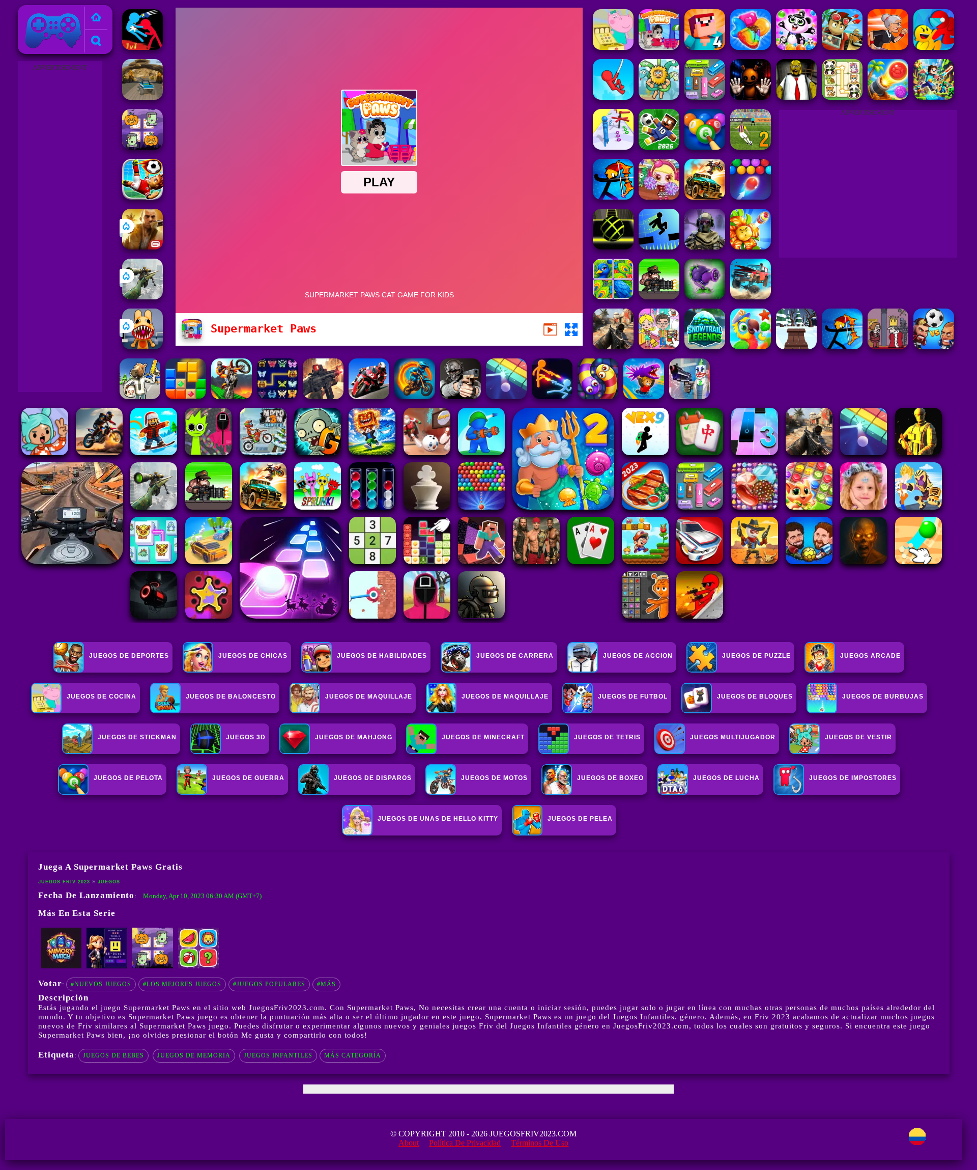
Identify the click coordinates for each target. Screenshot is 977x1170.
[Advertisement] (59, 227)
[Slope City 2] (613, 246)
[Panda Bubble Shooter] (796, 47)
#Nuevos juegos (101, 984)
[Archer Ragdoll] (613, 196)
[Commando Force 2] (613, 346)
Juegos (109, 881)
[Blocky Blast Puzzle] (185, 396)
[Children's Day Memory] (198, 966)
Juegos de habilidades (382, 655)
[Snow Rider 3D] (796, 346)
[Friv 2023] (96, 18)
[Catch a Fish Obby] (643, 396)
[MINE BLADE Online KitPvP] (933, 97)
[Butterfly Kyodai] (277, 396)
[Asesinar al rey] (888, 346)
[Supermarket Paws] (659, 47)
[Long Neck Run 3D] (613, 147)
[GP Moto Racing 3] (369, 396)
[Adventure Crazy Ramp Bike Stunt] (414, 396)
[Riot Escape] (933, 47)
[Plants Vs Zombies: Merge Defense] (750, 246)
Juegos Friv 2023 (50, 11)
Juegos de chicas (253, 655)
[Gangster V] (142, 246)
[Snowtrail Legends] (704, 346)
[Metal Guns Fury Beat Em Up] (659, 296)
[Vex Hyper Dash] (659, 246)
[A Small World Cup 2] (659, 147)
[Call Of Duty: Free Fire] (704, 246)
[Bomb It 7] (659, 196)
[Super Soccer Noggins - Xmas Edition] (142, 196)
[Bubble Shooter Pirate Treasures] (888, 97)
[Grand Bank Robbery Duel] (689, 396)
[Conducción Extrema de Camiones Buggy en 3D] (142, 97)
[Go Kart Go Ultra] (842, 47)
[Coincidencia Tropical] (750, 346)
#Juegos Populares (269, 984)
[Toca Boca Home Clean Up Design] (659, 346)
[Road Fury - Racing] (750, 296)
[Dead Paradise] (704, 196)
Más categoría (352, 1055)
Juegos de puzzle (756, 655)
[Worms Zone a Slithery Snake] (598, 396)
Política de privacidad (465, 1142)
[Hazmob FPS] (460, 396)
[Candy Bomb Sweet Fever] (750, 47)
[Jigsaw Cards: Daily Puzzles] (613, 296)
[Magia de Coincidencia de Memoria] (61, 966)
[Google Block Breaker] (506, 396)
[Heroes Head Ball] (933, 346)
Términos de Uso (539, 1142)
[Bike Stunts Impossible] (231, 396)
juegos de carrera (515, 655)
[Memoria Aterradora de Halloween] (142, 147)
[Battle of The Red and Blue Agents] (142, 47)
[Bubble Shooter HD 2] (750, 196)
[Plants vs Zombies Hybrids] (704, 296)
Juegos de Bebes (113, 1055)
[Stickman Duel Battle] (552, 396)
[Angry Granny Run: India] (888, 47)
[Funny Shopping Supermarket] (613, 47)
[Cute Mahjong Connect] (842, 97)
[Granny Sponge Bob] (796, 97)
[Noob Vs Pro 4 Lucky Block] (704, 47)
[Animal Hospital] (142, 346)
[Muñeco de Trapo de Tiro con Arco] (842, 346)
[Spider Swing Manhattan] (613, 97)
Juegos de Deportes (129, 655)
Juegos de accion (638, 655)
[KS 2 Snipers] (142, 296)
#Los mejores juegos (182, 984)
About (408, 1142)
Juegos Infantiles (278, 1055)
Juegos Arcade (870, 655)
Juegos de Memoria (194, 1055)
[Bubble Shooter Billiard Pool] (704, 147)
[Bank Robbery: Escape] (140, 396)
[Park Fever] (704, 97)
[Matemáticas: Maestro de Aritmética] (107, 966)
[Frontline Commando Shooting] (323, 396)
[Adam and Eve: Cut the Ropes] (659, 97)
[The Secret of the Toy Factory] (750, 97)
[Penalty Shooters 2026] (750, 147)
